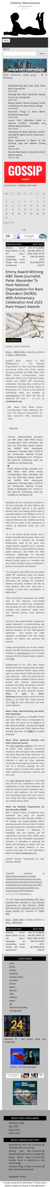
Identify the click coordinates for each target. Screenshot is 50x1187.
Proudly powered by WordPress (18, 1182)
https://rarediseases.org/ (25, 853)
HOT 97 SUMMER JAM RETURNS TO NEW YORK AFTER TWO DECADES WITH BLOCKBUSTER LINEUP (35, 256)
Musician (13, 990)
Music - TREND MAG (15, 352)
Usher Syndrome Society (20, 780)
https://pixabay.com (25, 894)
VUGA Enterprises (12, 75)
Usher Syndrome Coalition (21, 746)
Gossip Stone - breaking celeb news (20, 185)
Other (11, 994)
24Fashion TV (10, 1039)
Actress (12, 966)
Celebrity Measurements (25, 2)
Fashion (12, 983)
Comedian (13, 980)
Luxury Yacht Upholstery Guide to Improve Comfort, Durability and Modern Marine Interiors (26, 123)
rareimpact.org (13, 395)
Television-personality (18, 1007)
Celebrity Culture (16, 977)
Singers (12, 1000)
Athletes (12, 970)
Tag (10, 1004)
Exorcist (13, 1067)
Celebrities (13, 340)
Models (12, 987)
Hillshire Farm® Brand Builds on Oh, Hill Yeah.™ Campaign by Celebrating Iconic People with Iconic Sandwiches (15, 256)
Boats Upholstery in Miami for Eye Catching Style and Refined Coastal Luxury (26, 143)
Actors (11, 963)
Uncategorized (15, 1010)
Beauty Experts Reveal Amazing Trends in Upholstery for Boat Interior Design (27, 1160)
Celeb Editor (25, 346)
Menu (6, 40)
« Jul (24, 229)
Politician (13, 997)
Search (6, 49)
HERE (12, 659)
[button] (25, 449)
